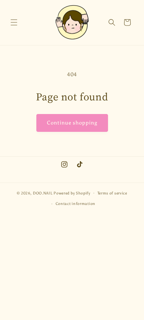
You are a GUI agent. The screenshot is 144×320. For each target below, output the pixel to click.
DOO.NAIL (43, 193)
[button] (14, 22)
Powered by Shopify (72, 193)
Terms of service (112, 193)
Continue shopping (72, 123)
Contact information (75, 203)
